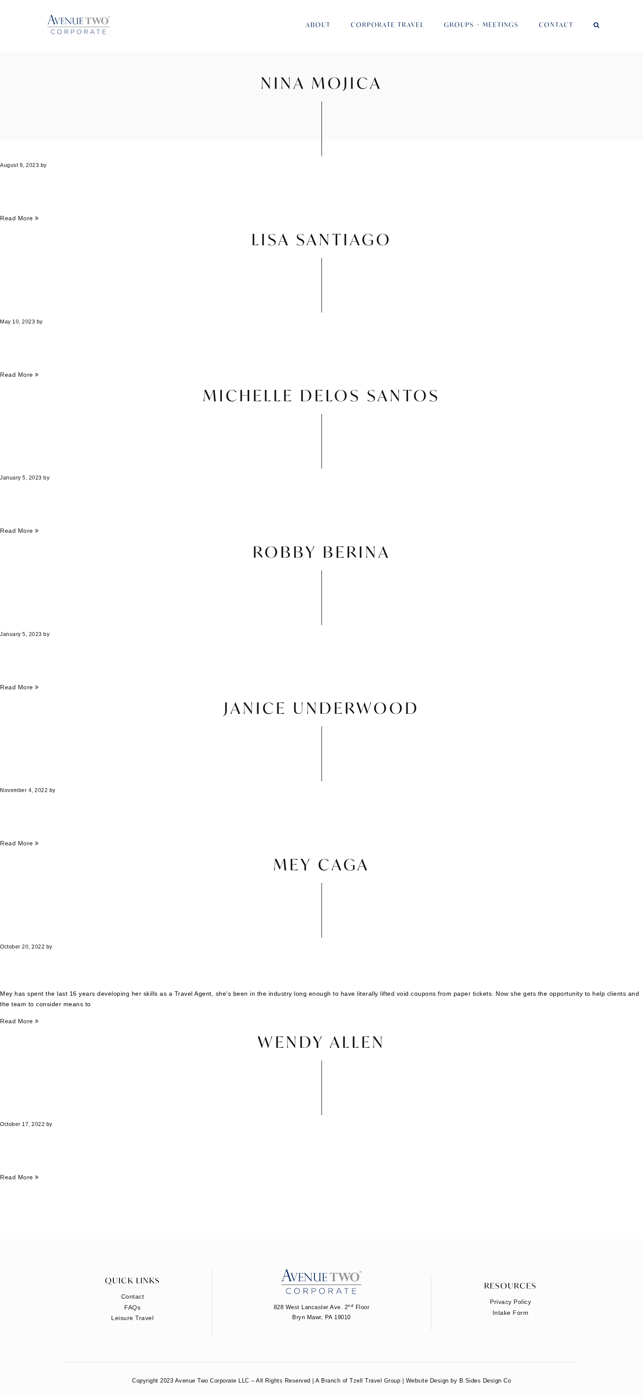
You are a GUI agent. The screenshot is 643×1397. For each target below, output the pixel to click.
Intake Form (511, 1312)
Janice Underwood (321, 708)
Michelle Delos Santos (321, 395)
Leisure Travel (132, 1317)
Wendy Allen (321, 1042)
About (318, 25)
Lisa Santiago (322, 239)
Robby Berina (322, 552)
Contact (556, 25)
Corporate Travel (387, 25)
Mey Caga (321, 864)
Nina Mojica (321, 83)
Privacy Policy (510, 1301)
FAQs (132, 1307)
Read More (17, 218)
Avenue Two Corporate (78, 25)
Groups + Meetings (481, 25)
